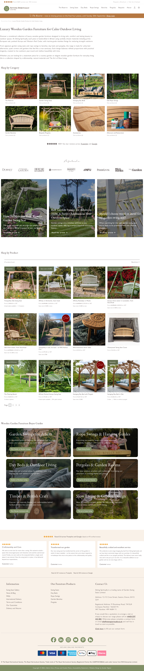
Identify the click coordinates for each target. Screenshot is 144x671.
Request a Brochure (119, 2)
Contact (137, 2)
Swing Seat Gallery (12, 590)
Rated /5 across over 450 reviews (25, 2)
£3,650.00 (48, 303)
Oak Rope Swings (112, 100)
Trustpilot (84, 144)
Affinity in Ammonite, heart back (49, 301)
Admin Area (50, 668)
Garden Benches (10, 133)
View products (10, 103)
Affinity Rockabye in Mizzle (82, 301)
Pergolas (113, 8)
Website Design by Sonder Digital (100, 668)
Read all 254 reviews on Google (83, 573)
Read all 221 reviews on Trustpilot (61, 573)
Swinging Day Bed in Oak (115, 394)
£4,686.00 (113, 397)
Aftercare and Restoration (115, 133)
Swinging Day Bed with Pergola (83, 394)
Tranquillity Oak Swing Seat (13, 301)
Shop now (111, 16)
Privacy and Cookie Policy (63, 668)
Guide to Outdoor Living (19, 480)
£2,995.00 (45, 352)
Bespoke (121, 8)
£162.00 (113, 350)
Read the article (11, 233)
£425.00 (79, 350)
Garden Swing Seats (45, 100)
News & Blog (10, 593)
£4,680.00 (10, 397)
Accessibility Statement (80, 668)
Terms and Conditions (14, 602)
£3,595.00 (82, 303)
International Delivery (13, 599)
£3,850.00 (116, 305)
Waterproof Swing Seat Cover (117, 347)
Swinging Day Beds (79, 100)
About (129, 8)
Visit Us (131, 2)
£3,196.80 (45, 397)
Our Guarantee (11, 605)
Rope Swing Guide (84, 449)
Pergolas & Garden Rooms (87, 480)
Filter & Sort (134, 262)
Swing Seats (74, 8)
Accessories (77, 133)
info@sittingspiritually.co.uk (112, 621)
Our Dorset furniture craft (19, 511)
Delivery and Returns (13, 608)
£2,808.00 (10, 303)
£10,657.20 (80, 397)
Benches (104, 8)
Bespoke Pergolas (44, 133)
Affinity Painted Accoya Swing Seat (50, 394)
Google (94, 144)
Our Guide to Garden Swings (20, 449)
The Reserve (63, 8)
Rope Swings (94, 8)
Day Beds (84, 8)
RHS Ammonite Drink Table (82, 347)
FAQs (8, 596)
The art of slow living (85, 511)
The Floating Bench (10, 394)
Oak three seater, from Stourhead (15, 347)
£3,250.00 (13, 350)
